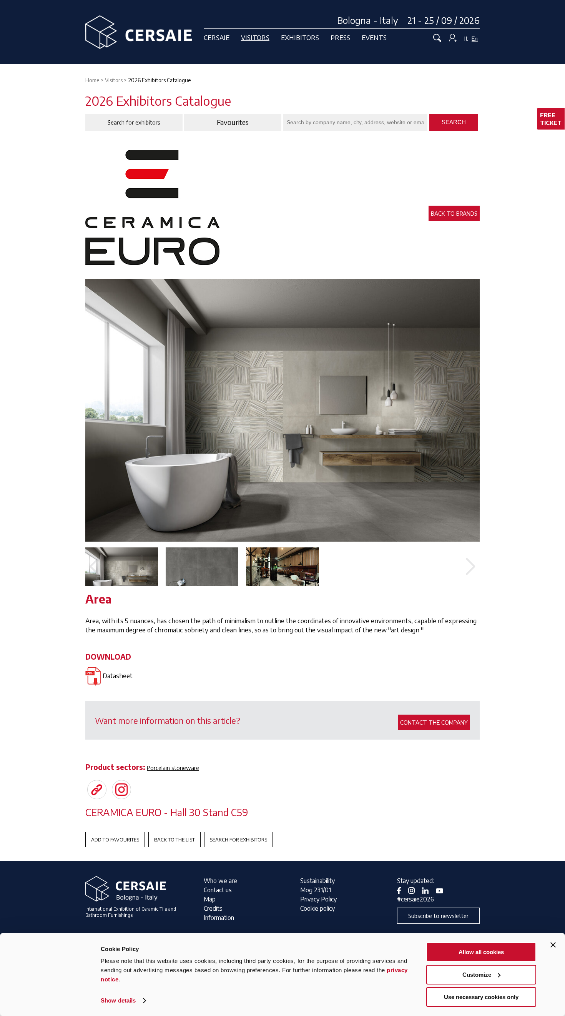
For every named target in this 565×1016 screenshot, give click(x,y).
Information (219, 917)
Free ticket (551, 118)
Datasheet (118, 675)
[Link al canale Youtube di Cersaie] (442, 890)
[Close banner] (553, 945)
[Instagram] (121, 789)
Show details (118, 1000)
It (466, 38)
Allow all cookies (481, 952)
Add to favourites (115, 839)
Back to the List (174, 839)
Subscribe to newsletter (438, 915)
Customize (476, 974)
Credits (213, 908)
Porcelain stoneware (173, 767)
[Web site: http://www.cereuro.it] (96, 789)
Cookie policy (317, 908)
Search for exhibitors (238, 839)
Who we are (220, 881)
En (475, 38)
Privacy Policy (318, 899)
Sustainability (317, 881)
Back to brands (454, 213)
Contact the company (434, 722)
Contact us (218, 890)
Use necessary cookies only (481, 997)
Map (210, 899)
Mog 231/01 (315, 890)
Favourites (233, 122)
